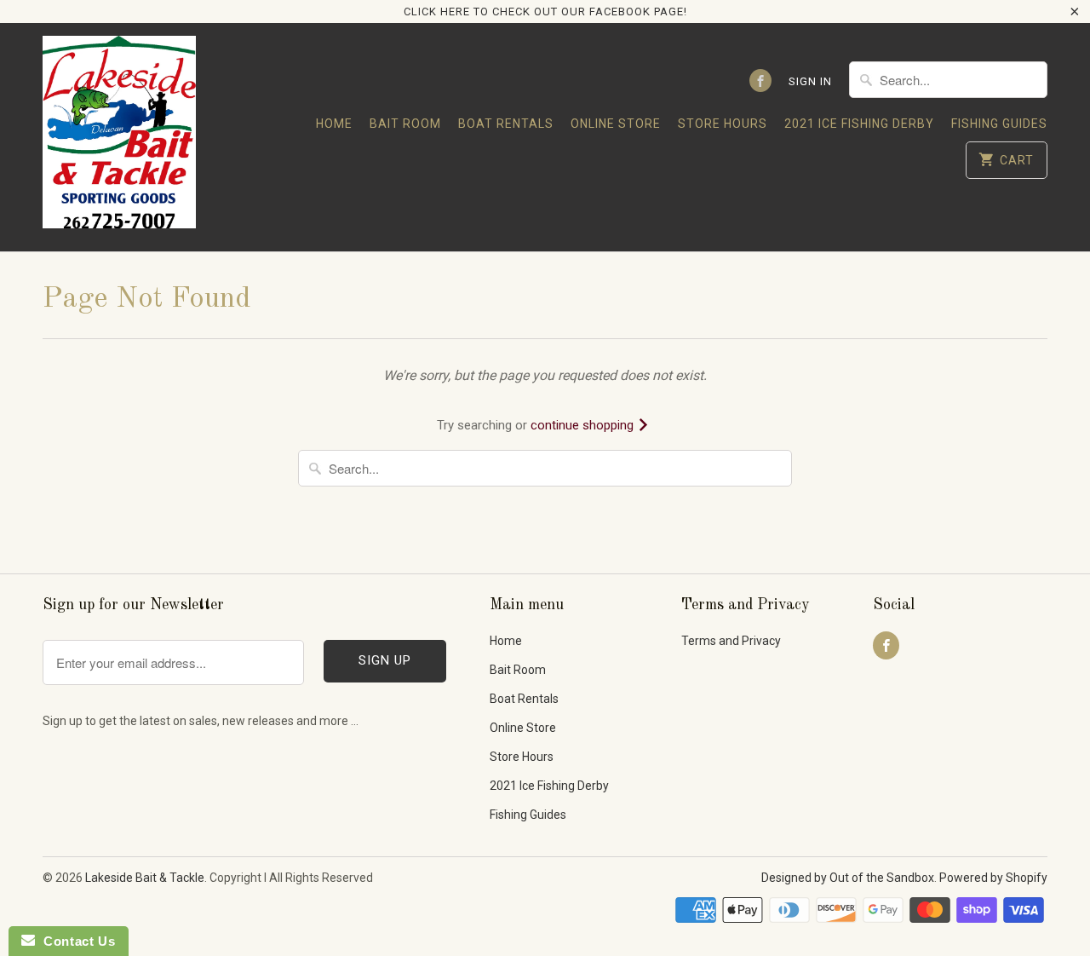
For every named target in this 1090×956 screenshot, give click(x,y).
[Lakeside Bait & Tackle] (119, 137)
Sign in (810, 81)
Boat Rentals (506, 123)
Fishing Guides (999, 123)
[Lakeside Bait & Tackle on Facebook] (760, 80)
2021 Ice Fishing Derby (859, 123)
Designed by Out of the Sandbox (847, 877)
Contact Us (75, 941)
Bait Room (405, 123)
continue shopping (584, 425)
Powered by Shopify (993, 877)
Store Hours (722, 123)
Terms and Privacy (731, 641)
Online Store (616, 123)
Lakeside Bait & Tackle (144, 877)
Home (334, 123)
